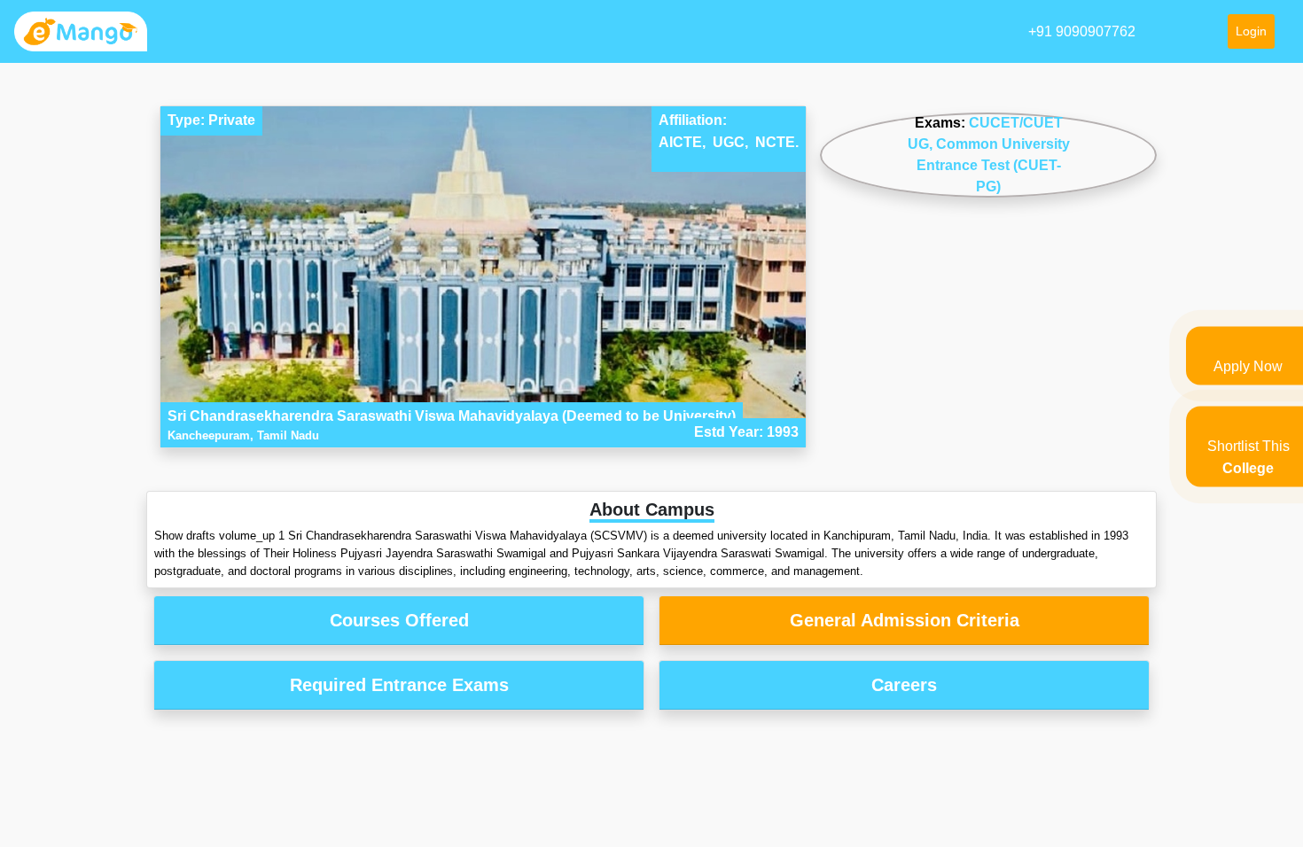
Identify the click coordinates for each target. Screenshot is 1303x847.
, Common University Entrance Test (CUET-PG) (993, 165)
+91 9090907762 (1081, 31)
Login (1251, 31)
